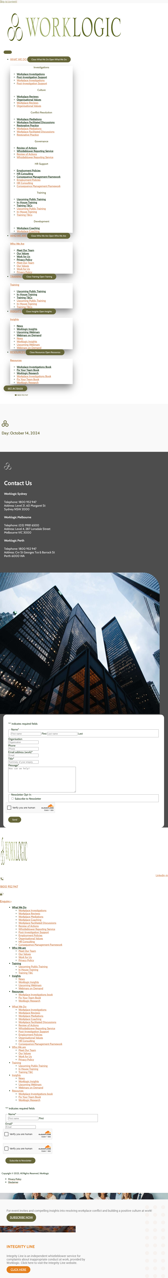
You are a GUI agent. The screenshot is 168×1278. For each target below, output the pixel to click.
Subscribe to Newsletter (28, 798)
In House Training (28, 969)
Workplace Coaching (28, 228)
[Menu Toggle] (8, 52)
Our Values (23, 253)
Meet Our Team (25, 250)
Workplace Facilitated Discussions (36, 122)
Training (14, 284)
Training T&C (26, 972)
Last (80, 733)
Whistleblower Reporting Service (35, 151)
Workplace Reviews (28, 96)
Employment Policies (29, 170)
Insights (14, 319)
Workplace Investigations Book (34, 366)
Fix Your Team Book (28, 370)
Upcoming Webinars (28, 332)
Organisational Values (29, 99)
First (44, 733)
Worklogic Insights (27, 329)
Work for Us (23, 256)
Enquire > (5, 901)
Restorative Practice (28, 125)
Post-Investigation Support (32, 77)
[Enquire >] (2, 894)
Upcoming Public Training (31, 199)
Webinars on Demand (29, 335)
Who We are (19, 947)
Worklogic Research (28, 373)
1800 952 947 (9, 886)
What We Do (19, 907)
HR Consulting (25, 173)
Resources (16, 360)
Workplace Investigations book (36, 994)
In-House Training (27, 202)
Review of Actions (27, 147)
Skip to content (8, 1)
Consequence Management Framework (39, 176)
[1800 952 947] (2, 879)
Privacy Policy (24, 259)
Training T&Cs (24, 205)
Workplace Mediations (29, 119)
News (20, 325)
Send (14, 819)
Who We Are (17, 243)
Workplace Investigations (31, 74)
